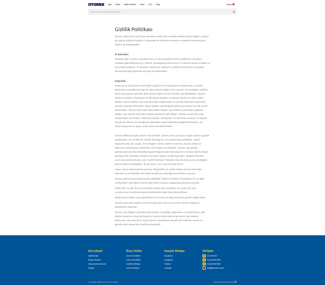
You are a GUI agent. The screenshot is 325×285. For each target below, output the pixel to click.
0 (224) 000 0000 (214, 260)
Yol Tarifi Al (212, 256)
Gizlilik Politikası (133, 264)
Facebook (168, 256)
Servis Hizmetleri (133, 256)
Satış (110, 4)
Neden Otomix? (130, 4)
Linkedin (168, 268)
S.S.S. (150, 4)
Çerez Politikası (133, 268)
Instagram (168, 260)
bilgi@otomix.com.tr (215, 268)
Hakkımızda (93, 256)
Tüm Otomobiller (133, 260)
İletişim (91, 268)
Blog (158, 4)
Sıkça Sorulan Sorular (97, 264)
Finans (117, 4)
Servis (142, 4)
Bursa (229, 4)
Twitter (167, 264)
